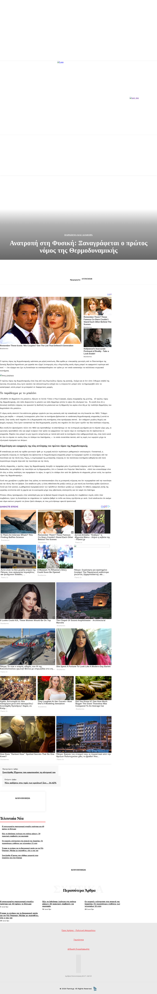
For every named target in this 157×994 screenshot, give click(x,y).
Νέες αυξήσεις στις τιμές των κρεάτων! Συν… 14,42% (30, 782)
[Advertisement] (78, 158)
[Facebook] (5, 804)
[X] (14, 804)
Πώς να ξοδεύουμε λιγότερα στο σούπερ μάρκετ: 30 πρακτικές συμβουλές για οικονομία (21, 834)
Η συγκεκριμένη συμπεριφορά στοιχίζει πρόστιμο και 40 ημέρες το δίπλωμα (17, 902)
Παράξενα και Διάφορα (78, 235)
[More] (40, 804)
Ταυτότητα (78, 939)
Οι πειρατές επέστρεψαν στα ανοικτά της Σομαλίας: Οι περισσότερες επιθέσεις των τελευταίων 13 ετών (22, 842)
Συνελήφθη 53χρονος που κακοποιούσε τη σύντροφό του (28, 772)
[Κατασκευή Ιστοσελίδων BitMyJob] (94, 989)
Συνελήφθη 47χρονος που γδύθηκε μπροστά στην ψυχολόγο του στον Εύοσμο (20, 856)
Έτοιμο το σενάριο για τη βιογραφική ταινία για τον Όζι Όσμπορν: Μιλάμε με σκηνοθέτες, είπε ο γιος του (22, 849)
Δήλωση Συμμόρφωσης (79, 949)
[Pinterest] (23, 804)
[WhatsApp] (31, 804)
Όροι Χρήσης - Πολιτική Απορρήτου (78, 930)
